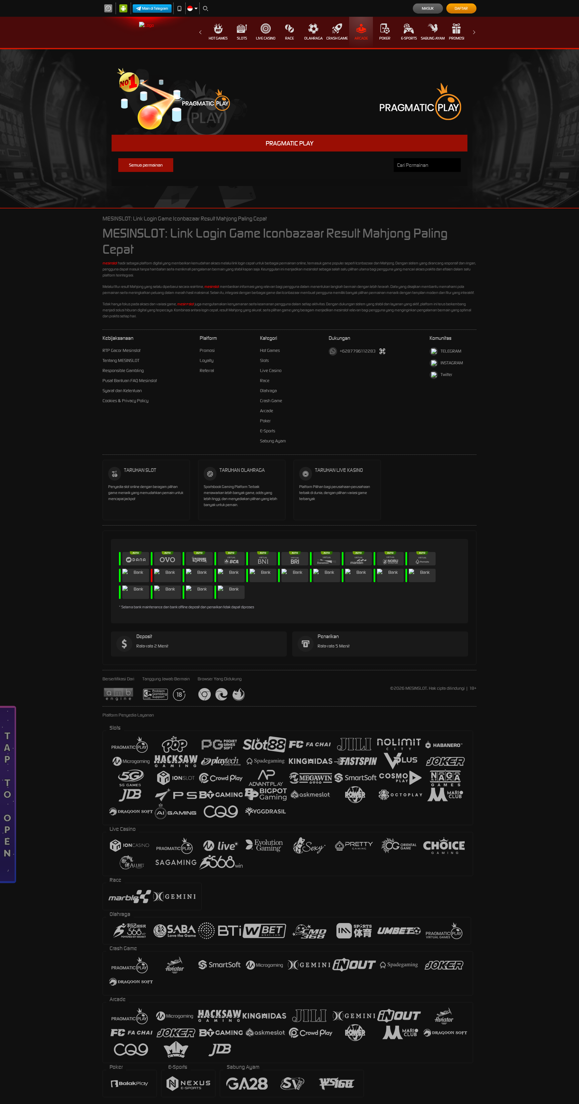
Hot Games (218, 38)
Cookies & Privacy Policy (125, 401)
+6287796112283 (358, 351)
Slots (242, 38)
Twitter (446, 374)
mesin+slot (185, 304)
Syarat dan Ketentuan (122, 390)
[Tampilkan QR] (382, 351)
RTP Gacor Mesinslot (121, 350)
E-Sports (409, 38)
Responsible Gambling (123, 370)
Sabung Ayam (433, 38)
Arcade (361, 38)
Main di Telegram (155, 8)
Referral (207, 370)
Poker (384, 38)
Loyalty (206, 360)
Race (289, 38)
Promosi (456, 38)
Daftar (461, 8)
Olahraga (313, 38)
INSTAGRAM (452, 363)
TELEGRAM (451, 351)
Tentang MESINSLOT (121, 360)
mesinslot (110, 263)
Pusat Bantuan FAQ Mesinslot (130, 380)
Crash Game (337, 38)
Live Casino (265, 38)
